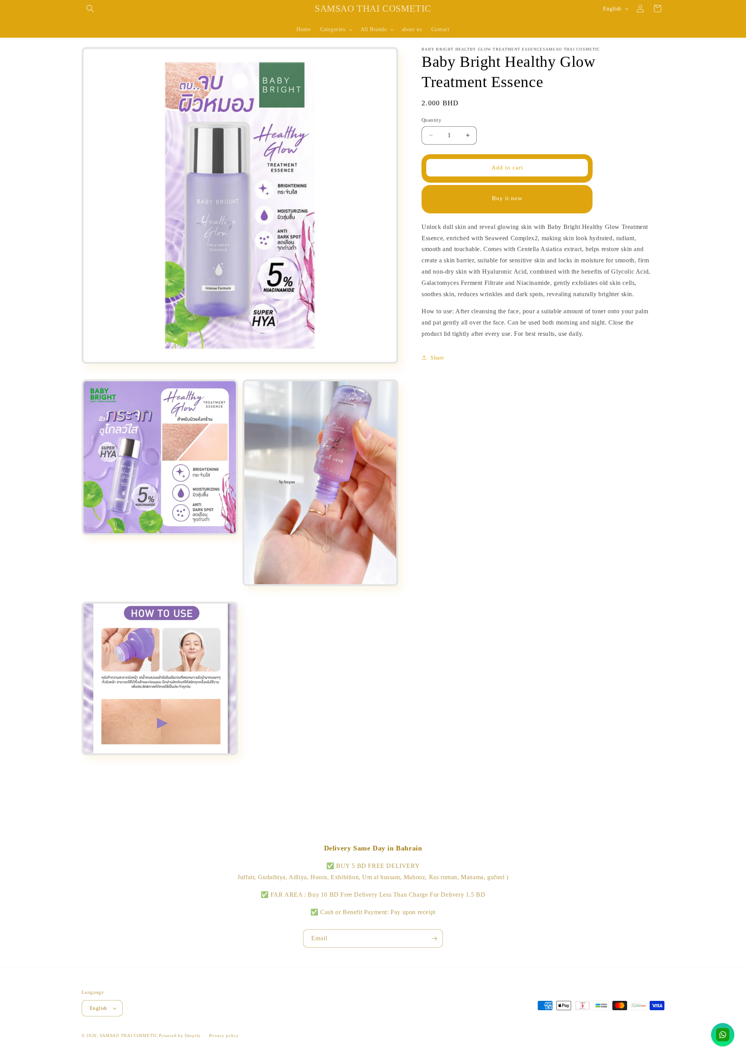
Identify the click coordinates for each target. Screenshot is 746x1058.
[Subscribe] (434, 938)
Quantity (431, 120)
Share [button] (437, 358)
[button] (90, 8)
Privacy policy (224, 1035)
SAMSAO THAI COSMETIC (129, 1035)
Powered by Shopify (180, 1035)
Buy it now (507, 198)
